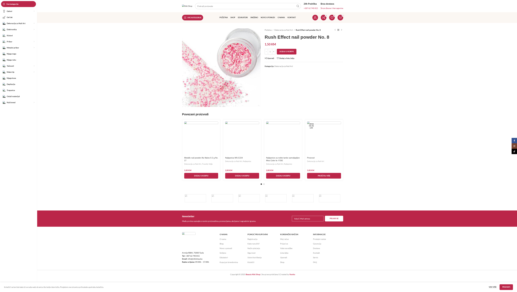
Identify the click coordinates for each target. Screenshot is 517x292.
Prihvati (506, 287)
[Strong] (195, 198)
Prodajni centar (319, 239)
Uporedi (283, 257)
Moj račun (284, 239)
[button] (201, 176)
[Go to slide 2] (264, 184)
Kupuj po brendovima (229, 262)
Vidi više (493, 287)
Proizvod (311, 158)
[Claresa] (275, 198)
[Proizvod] (324, 138)
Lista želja (284, 253)
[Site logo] (187, 6)
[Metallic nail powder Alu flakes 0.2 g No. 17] (201, 138)
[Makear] (329, 198)
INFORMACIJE (319, 234)
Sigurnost (251, 253)
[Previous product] (335, 30)
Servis (315, 257)
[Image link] (189, 239)
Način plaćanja (253, 248)
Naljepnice (247, 161)
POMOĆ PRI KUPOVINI (257, 234)
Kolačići (250, 262)
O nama (223, 239)
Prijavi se (284, 244)
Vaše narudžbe (286, 248)
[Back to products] (338, 30)
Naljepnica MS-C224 (234, 158)
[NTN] (249, 198)
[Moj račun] (315, 17)
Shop (282, 262)
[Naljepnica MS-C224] (242, 138)
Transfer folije (207, 164)
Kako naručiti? (253, 244)
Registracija (252, 239)
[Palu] (222, 198)
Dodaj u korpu (287, 51)
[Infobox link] (221, 219)
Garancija (317, 244)
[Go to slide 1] (261, 184)
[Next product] (341, 30)
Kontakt (316, 253)
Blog (221, 244)
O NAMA (223, 234)
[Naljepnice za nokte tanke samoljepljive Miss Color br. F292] (283, 138)
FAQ (315, 262)
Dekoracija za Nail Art (283, 30)
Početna (268, 30)
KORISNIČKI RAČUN (289, 234)
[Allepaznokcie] (302, 198)
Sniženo (223, 253)
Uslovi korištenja (254, 257)
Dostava (316, 248)
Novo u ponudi (226, 248)
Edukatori (224, 257)
